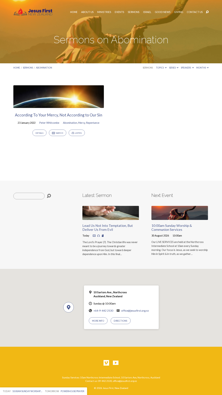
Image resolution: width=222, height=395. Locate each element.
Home (74, 12)
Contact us (195, 12)
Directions (120, 320)
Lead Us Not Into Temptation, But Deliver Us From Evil (107, 227)
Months (201, 67)
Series (172, 67)
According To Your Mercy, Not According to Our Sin (58, 115)
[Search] (49, 196)
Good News (162, 12)
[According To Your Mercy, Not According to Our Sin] (58, 105)
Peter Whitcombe (49, 122)
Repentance (92, 122)
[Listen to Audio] (98, 236)
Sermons (133, 12)
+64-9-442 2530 (103, 310)
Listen (78, 133)
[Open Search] (207, 12)
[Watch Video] (94, 235)
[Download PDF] (102, 236)
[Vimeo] (106, 363)
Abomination (44, 67)
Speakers (186, 67)
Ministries (104, 12)
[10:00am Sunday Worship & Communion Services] (179, 217)
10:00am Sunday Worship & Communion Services (171, 227)
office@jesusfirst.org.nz (135, 310)
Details (39, 133)
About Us (87, 12)
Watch (59, 133)
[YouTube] (115, 363)
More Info (98, 320)
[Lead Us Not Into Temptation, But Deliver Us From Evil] (110, 217)
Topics (160, 67)
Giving (178, 12)
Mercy (81, 122)
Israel (147, 12)
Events (119, 12)
